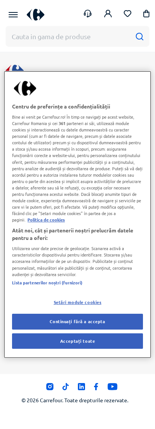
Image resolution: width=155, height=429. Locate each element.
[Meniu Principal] (13, 14)
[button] (146, 14)
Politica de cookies (46, 220)
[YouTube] (112, 388)
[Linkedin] (81, 388)
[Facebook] (96, 388)
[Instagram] (49, 388)
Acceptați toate (77, 341)
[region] (77, 215)
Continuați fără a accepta (77, 321)
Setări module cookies (78, 302)
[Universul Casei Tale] (35, 14)
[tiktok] (65, 388)
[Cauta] (139, 36)
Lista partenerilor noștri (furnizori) (47, 282)
